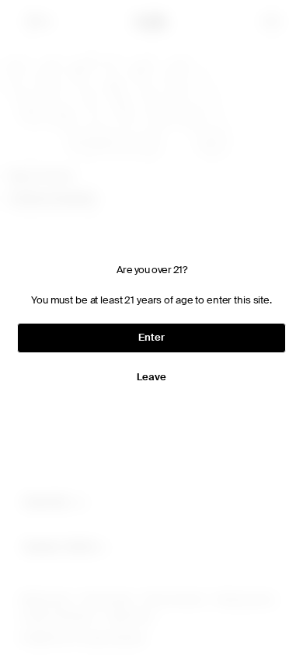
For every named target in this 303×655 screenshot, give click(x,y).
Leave (147, 376)
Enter (147, 337)
